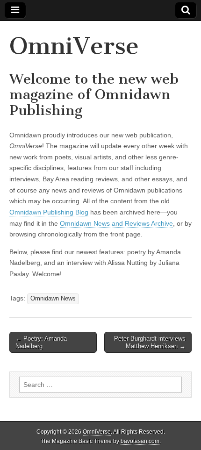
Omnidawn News (53, 298)
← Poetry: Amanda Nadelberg (41, 342)
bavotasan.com (140, 441)
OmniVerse (74, 46)
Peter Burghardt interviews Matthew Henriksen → (150, 342)
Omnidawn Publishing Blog (48, 212)
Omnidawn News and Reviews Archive (116, 223)
